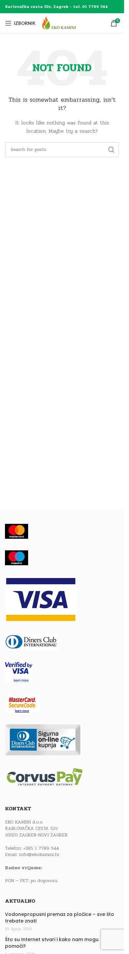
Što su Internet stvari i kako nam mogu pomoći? (52, 942)
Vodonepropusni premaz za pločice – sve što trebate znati (59, 917)
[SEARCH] (111, 149)
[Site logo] (65, 23)
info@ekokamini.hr (39, 854)
